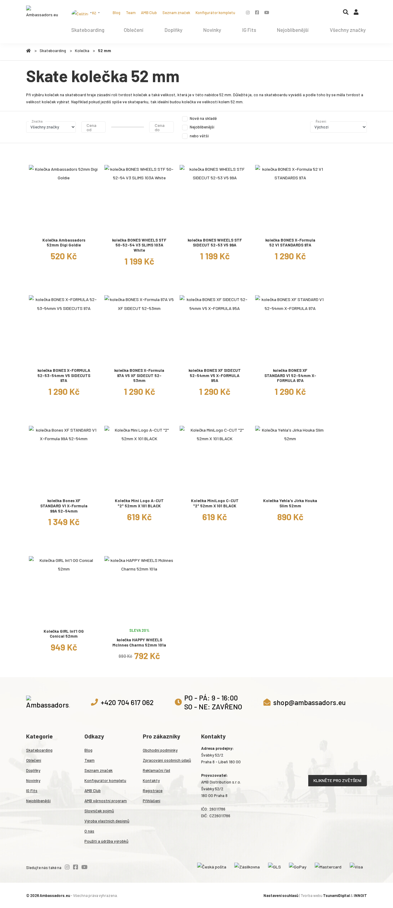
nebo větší (199, 135)
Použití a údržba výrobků (106, 841)
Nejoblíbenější (293, 30)
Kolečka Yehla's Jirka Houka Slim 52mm (290, 503)
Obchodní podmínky (160, 750)
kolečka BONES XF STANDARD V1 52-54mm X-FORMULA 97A (290, 375)
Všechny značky (348, 30)
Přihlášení (151, 800)
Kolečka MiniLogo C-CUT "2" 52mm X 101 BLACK (215, 503)
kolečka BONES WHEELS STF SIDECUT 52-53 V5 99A (215, 243)
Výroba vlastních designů (106, 820)
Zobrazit (63, 228)
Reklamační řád (156, 770)
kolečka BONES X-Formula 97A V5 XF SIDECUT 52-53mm (139, 375)
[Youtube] (266, 12)
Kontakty (151, 780)
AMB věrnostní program (105, 800)
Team (131, 12)
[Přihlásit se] (356, 13)
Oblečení (133, 30)
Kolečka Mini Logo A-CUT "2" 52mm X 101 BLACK (139, 503)
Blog (116, 12)
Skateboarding (87, 30)
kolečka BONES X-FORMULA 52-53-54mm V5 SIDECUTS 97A (63, 375)
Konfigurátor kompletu (215, 12)
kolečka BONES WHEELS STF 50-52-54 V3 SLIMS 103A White (139, 245)
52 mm (104, 50)
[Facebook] (257, 12)
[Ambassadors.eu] (42, 12)
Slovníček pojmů (99, 810)
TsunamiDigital (336, 895)
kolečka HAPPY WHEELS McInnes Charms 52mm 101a (139, 642)
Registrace (152, 790)
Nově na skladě (203, 118)
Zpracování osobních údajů (167, 760)
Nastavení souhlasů (280, 895)
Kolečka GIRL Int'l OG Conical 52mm (64, 634)
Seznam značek (176, 12)
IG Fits (249, 30)
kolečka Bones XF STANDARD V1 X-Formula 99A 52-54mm (64, 505)
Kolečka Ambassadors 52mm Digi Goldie (63, 243)
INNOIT (360, 895)
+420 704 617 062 (127, 702)
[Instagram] (248, 12)
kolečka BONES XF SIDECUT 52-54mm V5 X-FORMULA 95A (215, 375)
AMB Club (149, 12)
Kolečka (82, 50)
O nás (89, 831)
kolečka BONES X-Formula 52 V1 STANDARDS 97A (290, 243)
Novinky (212, 30)
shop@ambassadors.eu (309, 702)
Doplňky (173, 30)
